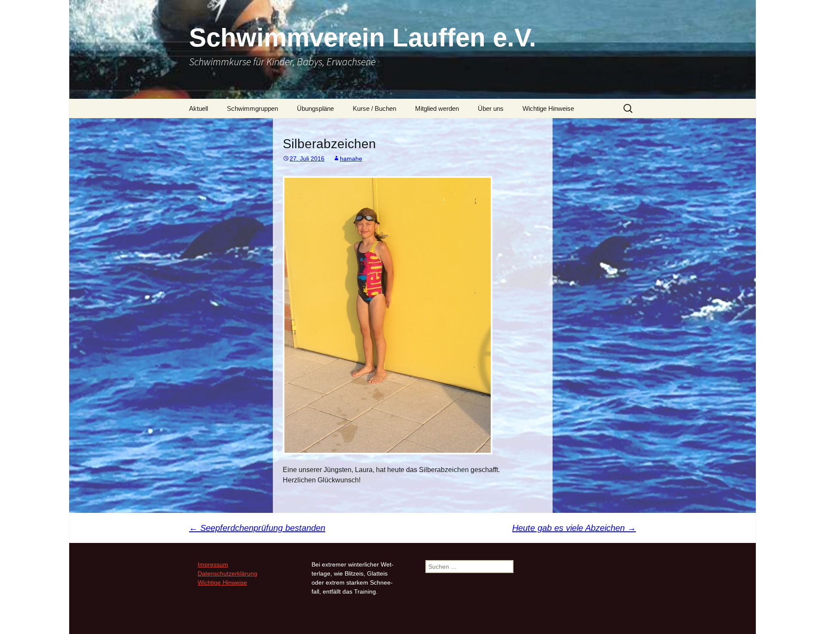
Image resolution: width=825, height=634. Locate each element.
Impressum (213, 564)
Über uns (491, 108)
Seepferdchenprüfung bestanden (257, 528)
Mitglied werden (437, 108)
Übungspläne (315, 108)
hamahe (351, 158)
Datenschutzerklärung (227, 573)
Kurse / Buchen (374, 108)
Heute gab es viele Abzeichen (574, 528)
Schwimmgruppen (252, 108)
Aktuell (198, 108)
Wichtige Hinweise (548, 108)
